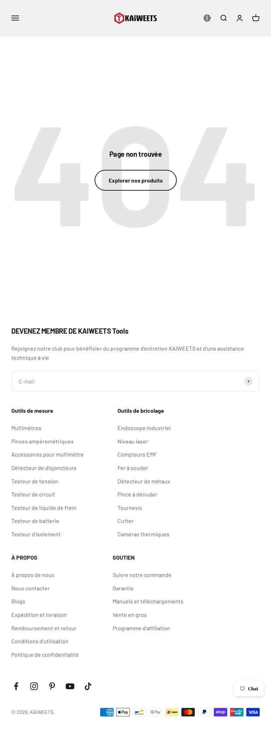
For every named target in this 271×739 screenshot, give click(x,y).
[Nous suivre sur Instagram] (34, 686)
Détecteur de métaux (144, 481)
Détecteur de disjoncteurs (44, 467)
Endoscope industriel (144, 427)
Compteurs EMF (137, 454)
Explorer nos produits (136, 180)
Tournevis (130, 507)
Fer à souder (133, 467)
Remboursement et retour (44, 628)
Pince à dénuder (137, 494)
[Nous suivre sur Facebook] (16, 686)
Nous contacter (30, 588)
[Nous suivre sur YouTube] (70, 686)
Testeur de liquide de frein (44, 507)
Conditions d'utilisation (39, 641)
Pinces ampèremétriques (42, 441)
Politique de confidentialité (45, 654)
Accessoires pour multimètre (47, 454)
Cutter (126, 520)
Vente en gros (130, 614)
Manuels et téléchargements (148, 601)
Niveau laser (133, 441)
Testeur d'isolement (36, 534)
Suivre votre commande (142, 574)
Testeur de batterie (35, 520)
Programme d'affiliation (141, 628)
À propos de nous (32, 574)
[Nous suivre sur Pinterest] (52, 686)
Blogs (18, 601)
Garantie (123, 588)
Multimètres (26, 427)
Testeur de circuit (33, 494)
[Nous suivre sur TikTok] (88, 686)
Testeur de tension (34, 481)
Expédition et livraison (39, 614)
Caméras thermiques (143, 534)
